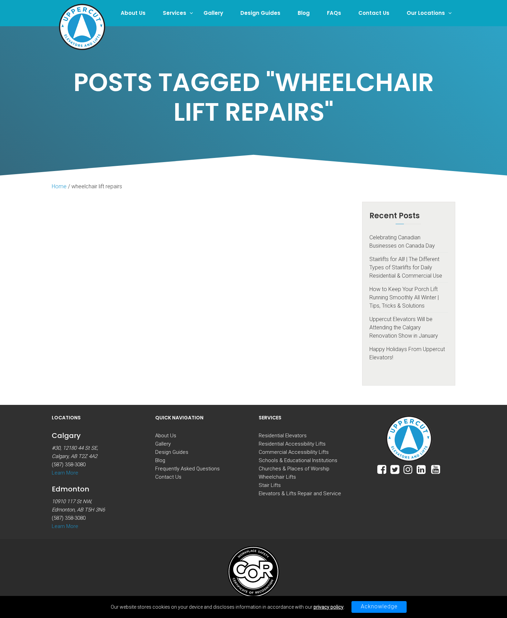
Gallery (213, 13)
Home (59, 186)
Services (174, 13)
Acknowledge (379, 606)
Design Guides (260, 13)
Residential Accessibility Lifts (292, 444)
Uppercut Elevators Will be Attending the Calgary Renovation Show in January (403, 327)
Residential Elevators (283, 435)
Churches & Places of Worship (294, 469)
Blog (304, 13)
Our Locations (426, 13)
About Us (133, 13)
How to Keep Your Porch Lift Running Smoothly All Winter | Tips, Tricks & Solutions (404, 297)
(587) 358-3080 (69, 464)
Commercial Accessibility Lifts (294, 452)
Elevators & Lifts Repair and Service (300, 493)
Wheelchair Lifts (277, 477)
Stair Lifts (270, 485)
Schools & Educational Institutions (298, 460)
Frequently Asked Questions (187, 469)
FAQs (334, 13)
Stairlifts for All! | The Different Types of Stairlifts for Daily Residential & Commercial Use (405, 267)
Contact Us (373, 13)
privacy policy (329, 607)
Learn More (65, 473)
